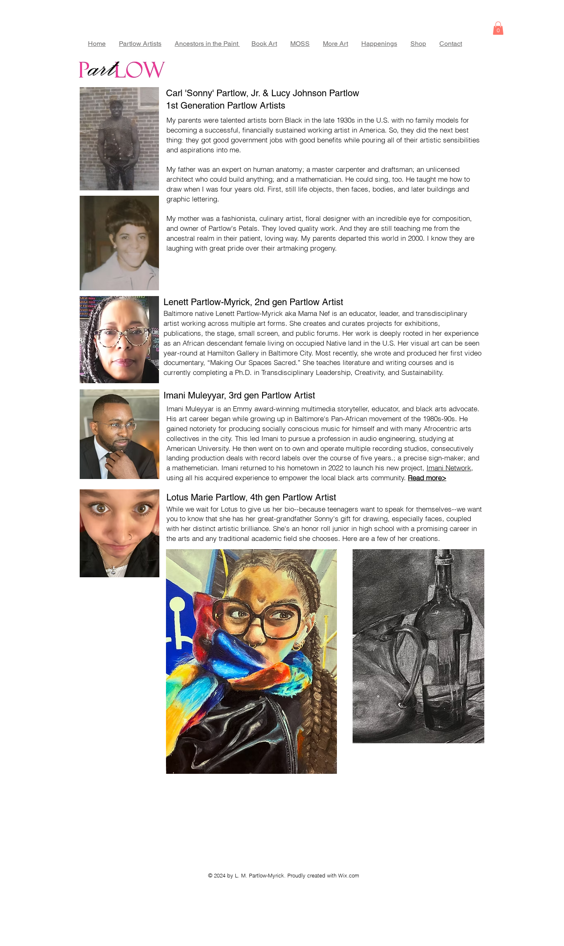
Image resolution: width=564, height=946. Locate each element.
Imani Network (449, 467)
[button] (498, 28)
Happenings (379, 43)
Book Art (264, 43)
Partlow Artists (140, 43)
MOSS (300, 43)
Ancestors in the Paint (207, 43)
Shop (418, 43)
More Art (335, 43)
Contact (450, 43)
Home (97, 43)
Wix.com (348, 875)
